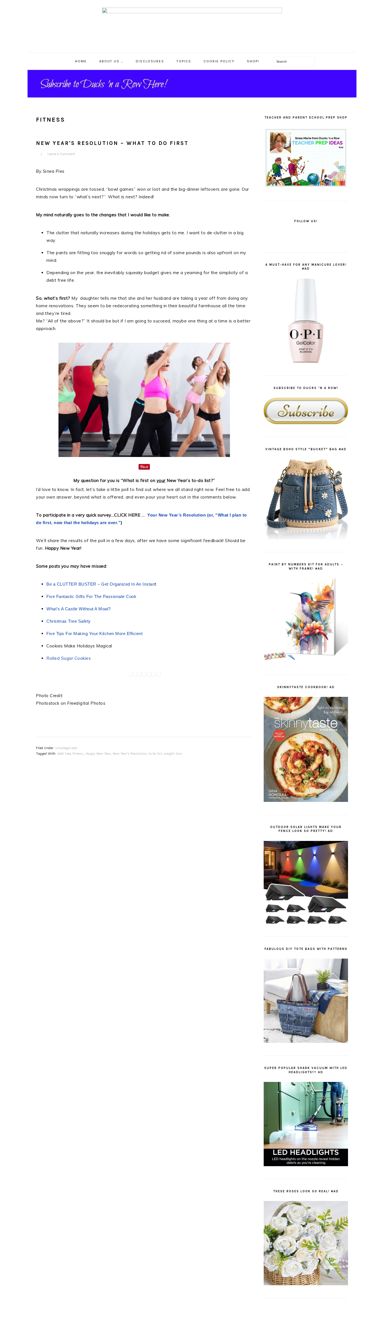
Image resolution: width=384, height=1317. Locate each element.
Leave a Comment (61, 154)
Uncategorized (66, 748)
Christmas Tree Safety (68, 621)
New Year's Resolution (130, 754)
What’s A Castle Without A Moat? (78, 608)
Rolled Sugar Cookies (69, 658)
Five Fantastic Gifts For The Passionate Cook (91, 596)
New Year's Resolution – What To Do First (112, 143)
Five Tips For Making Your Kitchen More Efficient (94, 633)
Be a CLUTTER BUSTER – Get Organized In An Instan (100, 584)
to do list (155, 754)
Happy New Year (98, 754)
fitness (78, 754)
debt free (64, 754)
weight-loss (173, 754)
